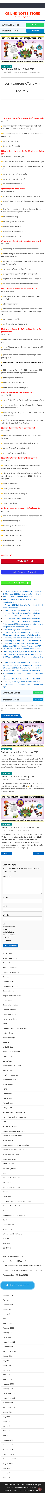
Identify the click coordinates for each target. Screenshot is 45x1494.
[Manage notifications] (40, 1489)
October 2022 (8, 1347)
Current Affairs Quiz (10, 986)
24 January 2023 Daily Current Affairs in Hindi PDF (22, 668)
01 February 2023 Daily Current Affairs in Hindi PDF (22, 662)
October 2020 (8, 1454)
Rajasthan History (9, 1159)
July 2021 (6, 1417)
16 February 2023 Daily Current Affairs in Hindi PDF (22, 610)
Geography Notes (9, 1014)
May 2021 (6, 1426)
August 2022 (7, 1356)
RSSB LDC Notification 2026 (13, 1256)
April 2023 (6, 1319)
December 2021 (9, 1393)
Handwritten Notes (10, 1019)
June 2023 (7, 1309)
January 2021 (8, 1445)
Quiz (4, 1122)
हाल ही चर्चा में (7, 1248)
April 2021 (6, 1431)
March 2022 (7, 1379)
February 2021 (8, 1440)
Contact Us (17, 1490)
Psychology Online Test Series (14, 1117)
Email (5, 906)
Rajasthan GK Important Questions (16, 1145)
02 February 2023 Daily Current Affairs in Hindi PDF (22, 654)
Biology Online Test (10, 967)
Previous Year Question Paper (14, 1112)
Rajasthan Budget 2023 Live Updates (17, 629)
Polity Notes (7, 1108)
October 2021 (8, 1403)
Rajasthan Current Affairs (12, 1136)
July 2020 (6, 1468)
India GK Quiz (8, 1047)
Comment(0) (35, 72)
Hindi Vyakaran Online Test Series (15, 1028)
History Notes (8, 1033)
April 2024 (6, 1300)
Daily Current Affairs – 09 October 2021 (20, 827)
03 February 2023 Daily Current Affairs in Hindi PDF (22, 651)
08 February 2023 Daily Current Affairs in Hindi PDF (22, 638)
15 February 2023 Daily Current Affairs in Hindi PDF (21, 613)
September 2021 (9, 1407)
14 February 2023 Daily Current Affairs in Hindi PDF (22, 616)
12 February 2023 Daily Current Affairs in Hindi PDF (22, 621)
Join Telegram (19, 1285)
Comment (7, 876)
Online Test (7, 1098)
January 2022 (8, 1389)
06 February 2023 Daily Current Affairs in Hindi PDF (22, 643)
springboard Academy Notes (14, 1215)
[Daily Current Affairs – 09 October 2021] (22, 808)
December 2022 (9, 1337)
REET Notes (7, 1182)
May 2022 (6, 1370)
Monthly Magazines (10, 1075)
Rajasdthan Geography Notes (14, 1131)
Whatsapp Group (9, 1229)
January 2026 (8, 1295)
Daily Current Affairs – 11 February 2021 (19, 752)
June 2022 (7, 1365)
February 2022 (8, 1384)
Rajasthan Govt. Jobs (11, 1154)
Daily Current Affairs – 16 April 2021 (8, 853)
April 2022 (6, 1375)
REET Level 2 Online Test (12, 1178)
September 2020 (9, 1459)
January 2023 (8, 1333)
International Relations (11, 1052)
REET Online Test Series (12, 1187)
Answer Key (7, 963)
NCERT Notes (8, 1084)
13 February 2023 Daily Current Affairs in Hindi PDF (21, 619)
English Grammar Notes (12, 996)
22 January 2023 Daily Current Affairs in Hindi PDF (21, 679)
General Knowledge (10, 1005)
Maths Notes (8, 1070)
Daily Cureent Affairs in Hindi (33, 705)
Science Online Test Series (13, 1206)
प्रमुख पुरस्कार (7, 1243)
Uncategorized (8, 1224)
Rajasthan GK (8, 1140)
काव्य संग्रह (6, 1239)
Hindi (5, 1024)
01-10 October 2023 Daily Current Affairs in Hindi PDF (23, 594)
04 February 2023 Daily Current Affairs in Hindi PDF (22, 649)
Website (6, 915)
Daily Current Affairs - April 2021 (12, 708)
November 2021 (9, 1398)
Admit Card (7, 953)
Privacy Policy (29, 1490)
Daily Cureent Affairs (15, 705)
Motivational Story (10, 1080)
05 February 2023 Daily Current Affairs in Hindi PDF (22, 646)
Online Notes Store (22, 13)
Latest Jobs (7, 1056)
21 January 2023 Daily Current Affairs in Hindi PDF (21, 682)
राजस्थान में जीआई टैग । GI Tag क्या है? (15, 1261)
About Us (7, 1490)
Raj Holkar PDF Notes (10, 1126)
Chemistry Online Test (11, 972)
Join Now (35, 25)
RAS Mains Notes (9, 1164)
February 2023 (8, 1328)
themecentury (33, 1487)
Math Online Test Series (12, 1066)
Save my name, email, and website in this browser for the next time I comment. (9, 933)
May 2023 (6, 1314)
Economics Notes (9, 991)
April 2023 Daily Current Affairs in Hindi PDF (19, 597)
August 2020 (8, 1463)
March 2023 (7, 1323)
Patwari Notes (8, 1103)
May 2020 (6, 1473)
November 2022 (9, 1342)
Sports (5, 1210)
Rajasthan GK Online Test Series (15, 1150)
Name (6, 897)
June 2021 (6, 1421)
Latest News (7, 1061)
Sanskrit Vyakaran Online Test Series (17, 1201)
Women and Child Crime (12, 1234)
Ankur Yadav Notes (10, 958)
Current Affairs (6, 66)
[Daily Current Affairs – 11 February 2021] (22, 733)
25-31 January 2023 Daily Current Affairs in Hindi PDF (23, 665)
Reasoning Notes (9, 1168)
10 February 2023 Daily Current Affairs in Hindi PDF (22, 632)
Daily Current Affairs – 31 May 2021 (18, 776)
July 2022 (6, 1361)
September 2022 (9, 1351)
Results (5, 1192)
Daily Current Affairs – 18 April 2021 (39, 853)
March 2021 (7, 1435)
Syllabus (6, 1220)
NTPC (5, 1089)
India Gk (6, 1042)
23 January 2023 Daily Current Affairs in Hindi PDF (22, 671)
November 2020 (9, 1449)
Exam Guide (7, 1000)
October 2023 (8, 1305)
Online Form (7, 1094)
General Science (9, 1010)
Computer (7, 977)
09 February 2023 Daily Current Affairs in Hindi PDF (22, 635)
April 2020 (6, 1478)
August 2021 (7, 1412)
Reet (5, 1173)
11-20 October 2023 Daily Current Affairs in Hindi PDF (22, 591)
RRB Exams (7, 1196)
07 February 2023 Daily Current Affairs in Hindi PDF (22, 640)
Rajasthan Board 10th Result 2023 (15, 1275)
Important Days (9, 1038)
